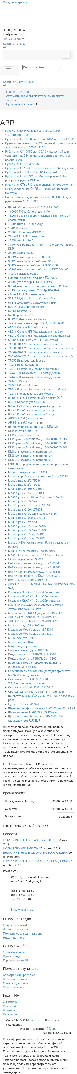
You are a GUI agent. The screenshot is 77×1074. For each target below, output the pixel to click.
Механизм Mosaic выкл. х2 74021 (30, 633)
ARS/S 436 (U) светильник (25, 422)
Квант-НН (36, 1020)
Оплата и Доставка (16, 983)
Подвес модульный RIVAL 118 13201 (33, 654)
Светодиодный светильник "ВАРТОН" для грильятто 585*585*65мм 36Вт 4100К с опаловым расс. (41, 695)
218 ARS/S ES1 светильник (26, 236)
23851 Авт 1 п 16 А (20, 240)
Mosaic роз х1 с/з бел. (23, 501)
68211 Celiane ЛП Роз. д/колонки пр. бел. (35, 331)
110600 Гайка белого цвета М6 (29, 211)
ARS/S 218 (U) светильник (25, 418)
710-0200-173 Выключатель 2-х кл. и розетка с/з (40, 356)
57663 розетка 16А (20, 315)
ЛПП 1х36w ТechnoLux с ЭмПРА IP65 (33, 617)
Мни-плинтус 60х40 (21, 642)
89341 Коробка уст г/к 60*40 (27, 402)
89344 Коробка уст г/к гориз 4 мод (31, 410)
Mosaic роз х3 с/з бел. (23, 522)
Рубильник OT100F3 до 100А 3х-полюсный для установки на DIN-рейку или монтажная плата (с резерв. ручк (37, 155)
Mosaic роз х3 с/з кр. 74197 (26, 534)
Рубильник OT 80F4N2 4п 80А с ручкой (31, 172)
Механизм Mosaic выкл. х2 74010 (30, 629)
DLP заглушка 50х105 (22, 431)
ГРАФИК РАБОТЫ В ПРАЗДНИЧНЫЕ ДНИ (31, 840)
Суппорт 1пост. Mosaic (23, 704)
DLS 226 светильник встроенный (30, 455)
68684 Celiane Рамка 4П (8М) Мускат (33, 340)
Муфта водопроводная (23, 646)
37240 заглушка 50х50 (23, 273)
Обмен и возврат (14, 952)
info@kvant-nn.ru (22, 909)
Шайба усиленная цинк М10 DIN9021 (33, 426)
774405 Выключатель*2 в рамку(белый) (34, 377)
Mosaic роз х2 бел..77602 (25, 509)
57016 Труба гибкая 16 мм (26, 306)
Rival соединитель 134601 (25, 559)
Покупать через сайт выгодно (23, 933)
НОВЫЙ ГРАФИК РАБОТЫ (20, 848)
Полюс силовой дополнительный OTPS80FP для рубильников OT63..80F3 (38, 199)
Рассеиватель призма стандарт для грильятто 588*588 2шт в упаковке (39, 673)
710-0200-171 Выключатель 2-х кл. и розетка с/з (40, 348)
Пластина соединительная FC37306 (32, 277)
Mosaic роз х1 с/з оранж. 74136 (29, 505)
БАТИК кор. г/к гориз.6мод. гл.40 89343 (34, 567)
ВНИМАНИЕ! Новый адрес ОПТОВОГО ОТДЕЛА (35, 852)
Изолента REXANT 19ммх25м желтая (33, 592)
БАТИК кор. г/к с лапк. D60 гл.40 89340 (34, 575)
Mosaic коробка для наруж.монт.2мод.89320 (38, 476)
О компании (11, 1002)
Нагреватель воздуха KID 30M (28, 650)
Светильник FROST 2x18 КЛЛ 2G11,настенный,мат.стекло (28, 681)
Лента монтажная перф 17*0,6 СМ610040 (36, 323)
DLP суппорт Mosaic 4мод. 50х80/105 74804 (38, 443)
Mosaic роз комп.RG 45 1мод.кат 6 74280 (36, 497)
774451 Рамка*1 (19, 381)
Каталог (24, 91)
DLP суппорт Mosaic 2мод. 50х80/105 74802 (38, 439)
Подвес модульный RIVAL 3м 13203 (32, 658)
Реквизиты (10, 1014)
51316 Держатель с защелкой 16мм (32, 302)
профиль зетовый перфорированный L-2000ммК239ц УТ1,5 (35, 664)
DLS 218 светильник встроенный (30, 451)
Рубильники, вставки (20, 104)
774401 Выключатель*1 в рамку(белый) (34, 373)
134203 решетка (19, 228)
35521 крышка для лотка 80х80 (29, 257)
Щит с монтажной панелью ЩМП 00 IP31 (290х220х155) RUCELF (35, 718)
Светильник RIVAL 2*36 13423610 (30, 687)
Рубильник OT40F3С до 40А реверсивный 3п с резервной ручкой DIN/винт (36, 178)
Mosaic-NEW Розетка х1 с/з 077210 (31, 551)
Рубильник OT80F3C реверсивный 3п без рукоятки (39, 184)
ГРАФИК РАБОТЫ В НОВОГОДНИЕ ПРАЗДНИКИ (35, 861)
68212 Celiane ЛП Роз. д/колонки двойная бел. (39, 335)
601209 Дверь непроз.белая (27, 319)
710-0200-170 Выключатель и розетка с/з (35, 344)
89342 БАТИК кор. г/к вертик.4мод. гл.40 (35, 406)
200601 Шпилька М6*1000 (25, 232)
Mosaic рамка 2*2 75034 (24, 480)
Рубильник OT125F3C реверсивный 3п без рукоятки (40, 168)
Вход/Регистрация (15, 2)
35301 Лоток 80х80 (21, 253)
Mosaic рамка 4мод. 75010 (26, 489)
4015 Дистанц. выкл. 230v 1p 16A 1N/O (34, 290)
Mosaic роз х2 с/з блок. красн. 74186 (32, 513)
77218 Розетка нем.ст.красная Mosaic (33, 368)
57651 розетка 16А (20, 311)
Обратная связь (13, 987)
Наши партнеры (14, 937)
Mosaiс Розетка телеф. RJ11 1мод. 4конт (35, 555)
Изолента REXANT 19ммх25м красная (34, 600)
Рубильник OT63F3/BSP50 (22, 164)
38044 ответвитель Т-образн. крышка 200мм (38, 286)
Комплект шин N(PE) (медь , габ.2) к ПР (35, 613)
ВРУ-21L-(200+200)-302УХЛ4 (27, 580)
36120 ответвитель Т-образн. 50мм (32, 261)
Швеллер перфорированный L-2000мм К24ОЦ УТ (41, 708)
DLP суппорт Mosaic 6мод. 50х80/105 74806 (38, 447)
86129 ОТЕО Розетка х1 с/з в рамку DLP (35, 397)
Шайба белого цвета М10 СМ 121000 (33, 207)
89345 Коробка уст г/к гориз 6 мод (31, 414)
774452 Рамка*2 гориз (23, 385)
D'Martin (51, 1028)
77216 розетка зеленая (23, 364)
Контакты (9, 1010)
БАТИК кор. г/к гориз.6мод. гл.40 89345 (34, 571)
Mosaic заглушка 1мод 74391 (27, 472)
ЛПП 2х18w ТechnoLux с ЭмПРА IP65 (33, 621)
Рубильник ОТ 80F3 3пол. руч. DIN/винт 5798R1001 (40, 139)
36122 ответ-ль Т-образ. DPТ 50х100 (33, 265)
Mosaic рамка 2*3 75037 (24, 484)
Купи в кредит (12, 956)
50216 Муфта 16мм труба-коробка (31, 298)
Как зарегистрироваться (19, 975)
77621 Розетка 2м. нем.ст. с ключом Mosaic (37, 389)
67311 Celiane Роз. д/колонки (27, 327)
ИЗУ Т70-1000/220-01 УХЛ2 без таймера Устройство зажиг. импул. (35, 606)
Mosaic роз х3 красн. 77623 (26, 517)
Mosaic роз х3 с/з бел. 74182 (27, 526)
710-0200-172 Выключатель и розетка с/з (35, 352)
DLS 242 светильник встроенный (30, 460)
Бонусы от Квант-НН (16, 925)
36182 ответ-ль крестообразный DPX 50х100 (38, 269)
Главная (11, 91)
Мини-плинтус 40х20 (22, 638)
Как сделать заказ (15, 979)
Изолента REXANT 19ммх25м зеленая (34, 596)
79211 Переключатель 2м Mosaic (30, 393)
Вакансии (9, 1006)
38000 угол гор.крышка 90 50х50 (30, 282)
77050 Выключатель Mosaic (26, 360)
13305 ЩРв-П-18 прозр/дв (25, 224)
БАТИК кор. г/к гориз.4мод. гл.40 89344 (34, 563)
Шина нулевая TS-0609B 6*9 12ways (32, 712)
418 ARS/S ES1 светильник (26, 294)
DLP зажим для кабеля (23, 435)
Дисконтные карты (15, 929)
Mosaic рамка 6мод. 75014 (26, 493)
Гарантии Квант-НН (16, 960)
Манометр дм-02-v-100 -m (26, 625)
